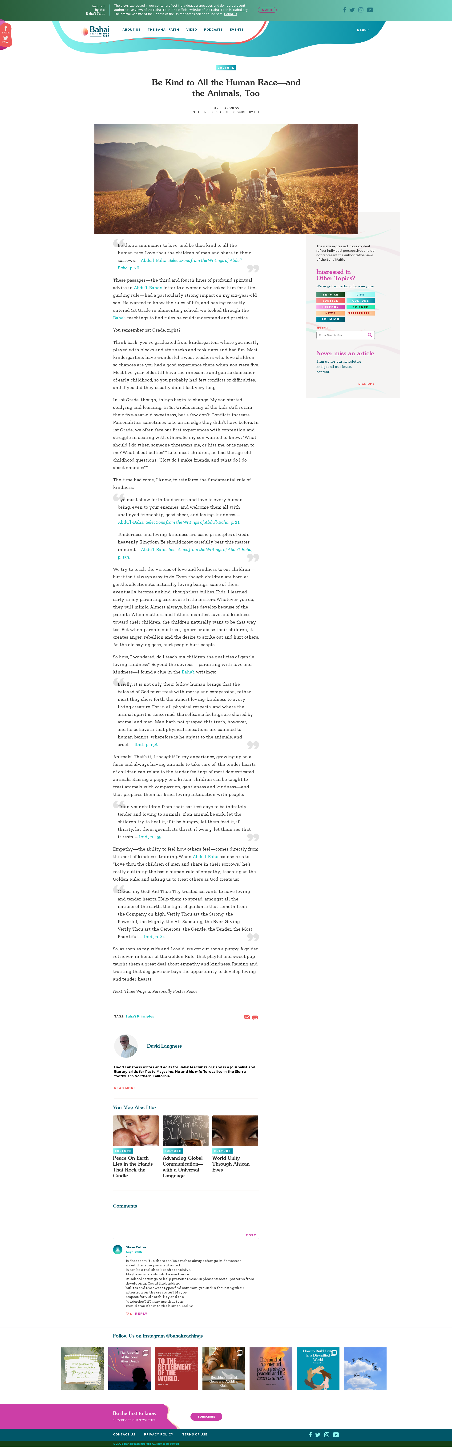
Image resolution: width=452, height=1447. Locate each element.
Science (360, 307)
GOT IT (267, 10)
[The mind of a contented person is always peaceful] (273, 1368)
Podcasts (213, 30)
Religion (330, 319)
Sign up (365, 383)
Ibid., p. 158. (146, 744)
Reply (141, 1313)
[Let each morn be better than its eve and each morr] (367, 1368)
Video (191, 30)
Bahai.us (230, 14)
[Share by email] (247, 1017)
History (330, 307)
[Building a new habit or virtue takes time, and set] (226, 1368)
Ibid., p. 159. (150, 836)
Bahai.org (240, 9)
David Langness (164, 1046)
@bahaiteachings (184, 1335)
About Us (131, 30)
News (330, 313)
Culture (226, 68)
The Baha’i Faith (163, 30)
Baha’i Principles (139, 1016)
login (364, 30)
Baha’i (119, 317)
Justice (330, 301)
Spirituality (361, 313)
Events (237, 30)
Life (360, 294)
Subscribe (206, 1416)
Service (331, 294)
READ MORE (125, 1088)
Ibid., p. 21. (154, 936)
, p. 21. (193, 522)
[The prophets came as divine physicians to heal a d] (320, 1368)
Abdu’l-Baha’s (148, 287)
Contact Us (124, 1434)
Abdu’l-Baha (153, 260)
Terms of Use (194, 1434)
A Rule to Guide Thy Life (239, 112)
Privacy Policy (159, 1434)
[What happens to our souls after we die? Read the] (129, 1368)
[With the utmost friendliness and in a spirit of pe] (176, 1368)
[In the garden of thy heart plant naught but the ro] (82, 1368)
